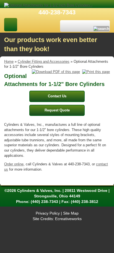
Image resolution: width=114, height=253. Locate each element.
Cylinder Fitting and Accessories (43, 61)
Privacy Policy (48, 213)
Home (9, 61)
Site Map (71, 213)
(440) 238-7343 (44, 201)
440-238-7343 (57, 12)
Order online (14, 164)
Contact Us (57, 96)
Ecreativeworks (68, 219)
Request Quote (57, 110)
